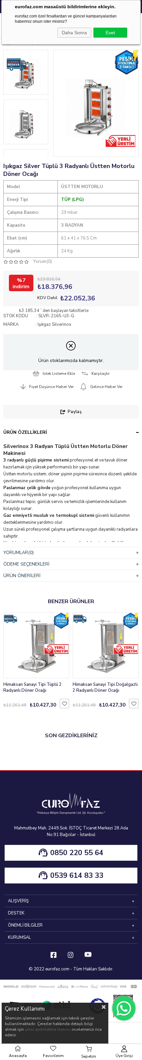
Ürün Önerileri (22, 575)
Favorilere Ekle (64, 704)
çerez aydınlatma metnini (48, 1029)
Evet (110, 32)
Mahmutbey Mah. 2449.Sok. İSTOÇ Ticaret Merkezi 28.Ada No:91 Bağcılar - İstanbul (71, 831)
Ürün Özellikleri (25, 432)
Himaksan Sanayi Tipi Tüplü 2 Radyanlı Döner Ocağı (32, 687)
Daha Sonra (74, 32)
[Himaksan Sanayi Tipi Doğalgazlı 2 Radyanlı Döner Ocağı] (106, 645)
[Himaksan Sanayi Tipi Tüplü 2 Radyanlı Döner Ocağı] (36, 645)
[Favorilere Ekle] (130, 58)
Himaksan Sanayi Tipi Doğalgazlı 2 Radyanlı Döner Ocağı (105, 687)
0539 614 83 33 (76, 875)
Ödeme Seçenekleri (26, 564)
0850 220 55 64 (76, 853)
